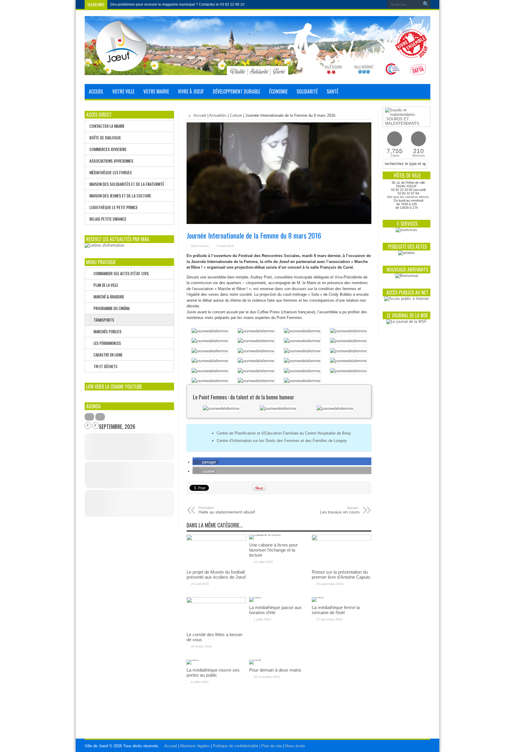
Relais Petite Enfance (107, 219)
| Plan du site (270, 746)
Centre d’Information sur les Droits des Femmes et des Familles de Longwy (282, 440)
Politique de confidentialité (236, 746)
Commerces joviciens (107, 149)
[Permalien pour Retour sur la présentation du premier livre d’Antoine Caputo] (341, 539)
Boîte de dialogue (105, 137)
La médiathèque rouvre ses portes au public (213, 672)
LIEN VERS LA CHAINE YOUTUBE (114, 386)
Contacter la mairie (107, 126)
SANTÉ (332, 91)
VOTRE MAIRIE (156, 91)
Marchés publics (106, 331)
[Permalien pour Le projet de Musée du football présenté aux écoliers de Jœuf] (216, 539)
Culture (236, 115)
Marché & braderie (107, 297)
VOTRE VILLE (123, 91)
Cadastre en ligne (106, 355)
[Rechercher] (425, 4)
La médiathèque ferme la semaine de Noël (336, 610)
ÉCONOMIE (278, 91)
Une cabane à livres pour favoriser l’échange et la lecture (273, 550)
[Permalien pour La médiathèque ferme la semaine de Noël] (318, 597)
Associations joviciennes (111, 161)
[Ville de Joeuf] (257, 70)
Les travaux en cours (339, 510)
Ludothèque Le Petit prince (113, 207)
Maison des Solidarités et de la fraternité (126, 184)
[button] (205, 462)
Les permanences (106, 343)
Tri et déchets (104, 366)
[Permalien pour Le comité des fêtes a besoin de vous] (216, 602)
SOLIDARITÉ (307, 91)
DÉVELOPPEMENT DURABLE (236, 91)
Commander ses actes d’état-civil (120, 273)
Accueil (199, 115)
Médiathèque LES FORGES (110, 172)
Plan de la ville (104, 285)
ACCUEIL (96, 91)
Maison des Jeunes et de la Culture (120, 195)
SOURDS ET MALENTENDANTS (402, 121)
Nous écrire (295, 746)
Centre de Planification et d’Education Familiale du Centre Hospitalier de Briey (284, 433)
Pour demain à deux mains (275, 669)
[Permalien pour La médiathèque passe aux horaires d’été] (255, 597)
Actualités (218, 115)
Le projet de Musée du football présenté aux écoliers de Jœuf (216, 574)
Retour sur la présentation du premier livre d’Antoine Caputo (341, 574)
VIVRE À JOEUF (191, 91)
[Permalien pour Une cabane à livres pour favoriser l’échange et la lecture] (265, 534)
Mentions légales (195, 746)
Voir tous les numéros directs (408, 197)
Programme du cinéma (110, 308)
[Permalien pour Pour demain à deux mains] (255, 659)
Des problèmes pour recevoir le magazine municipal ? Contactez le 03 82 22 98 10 (177, 4)
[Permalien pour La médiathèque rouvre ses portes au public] (193, 659)
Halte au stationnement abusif (226, 510)
